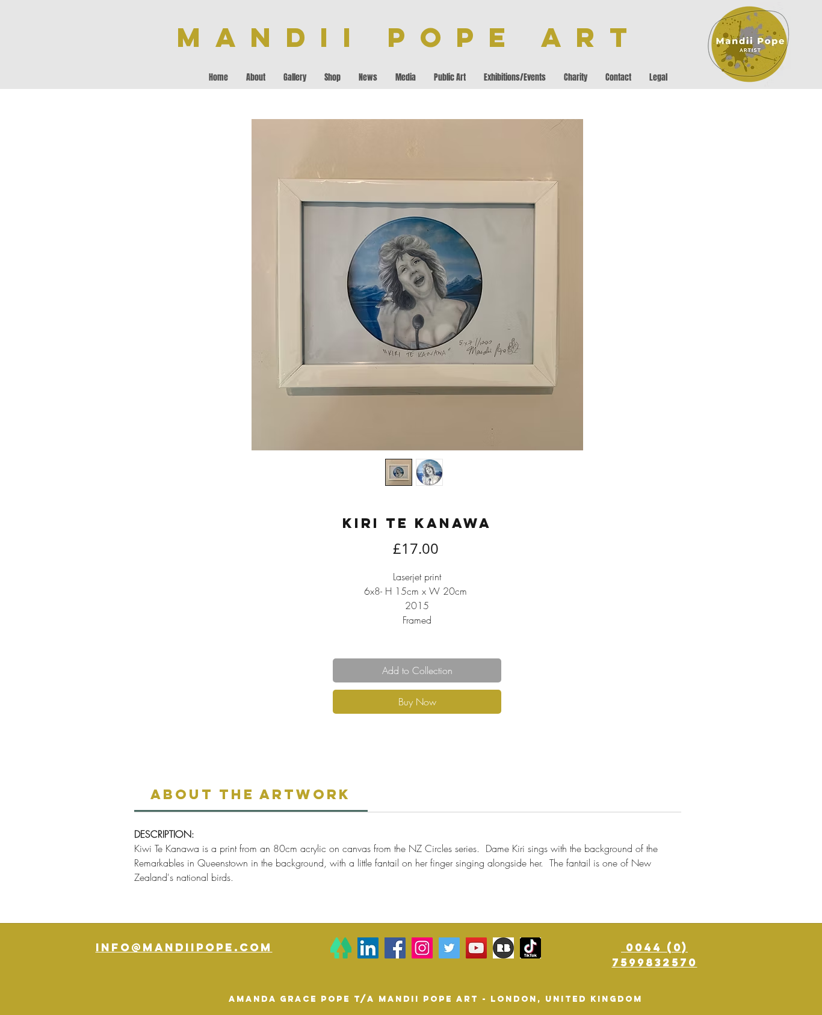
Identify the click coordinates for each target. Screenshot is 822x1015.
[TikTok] (530, 947)
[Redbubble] (503, 947)
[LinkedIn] (368, 947)
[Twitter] (449, 947)
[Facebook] (395, 947)
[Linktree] (340, 947)
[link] (250, 794)
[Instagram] (422, 947)
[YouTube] (476, 947)
